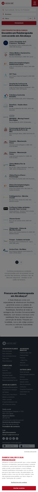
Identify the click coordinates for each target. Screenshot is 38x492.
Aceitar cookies (19, 488)
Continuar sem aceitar (30, 451)
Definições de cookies (19, 482)
